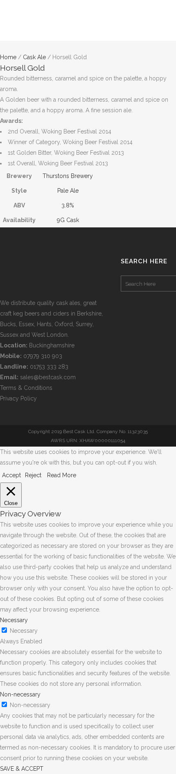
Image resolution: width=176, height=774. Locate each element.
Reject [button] (33, 475)
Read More (61, 475)
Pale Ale (68, 190)
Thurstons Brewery (68, 176)
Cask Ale (34, 57)
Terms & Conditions (26, 388)
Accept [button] (11, 475)
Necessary (24, 630)
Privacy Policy (18, 398)
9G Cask (68, 220)
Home (8, 57)
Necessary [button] (14, 620)
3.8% (67, 205)
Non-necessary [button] (20, 694)
